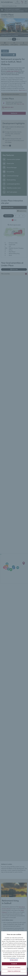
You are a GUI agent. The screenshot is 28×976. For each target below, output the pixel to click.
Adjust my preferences (14, 971)
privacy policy (14, 960)
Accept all (14, 963)
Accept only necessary (14, 967)
